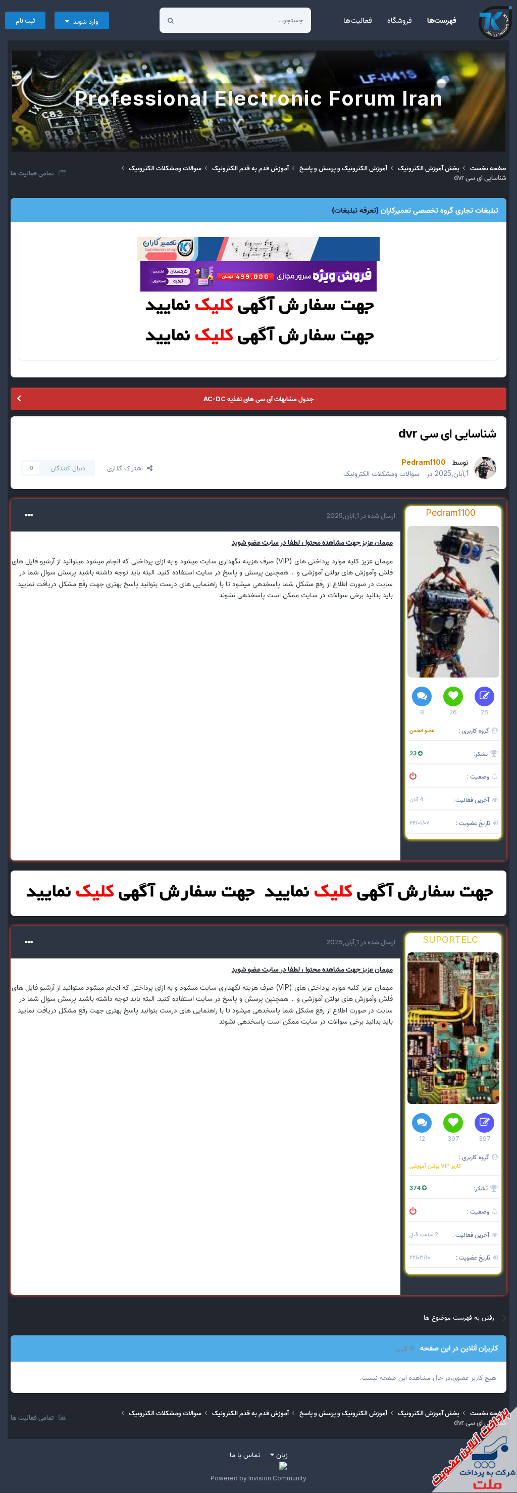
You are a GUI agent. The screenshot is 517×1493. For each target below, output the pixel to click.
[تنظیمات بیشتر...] (29, 515)
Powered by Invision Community (258, 1478)
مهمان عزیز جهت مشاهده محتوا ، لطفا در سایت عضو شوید (312, 542)
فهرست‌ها (441, 20)
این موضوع (208, 20)
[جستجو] (171, 20)
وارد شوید (83, 21)
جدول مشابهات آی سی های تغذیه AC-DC (258, 399)
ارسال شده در (360, 515)
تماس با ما (245, 1454)
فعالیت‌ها (357, 20)
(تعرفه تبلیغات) (355, 210)
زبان (281, 1454)
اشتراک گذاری (127, 468)
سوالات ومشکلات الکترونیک (381, 473)
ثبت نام (25, 20)
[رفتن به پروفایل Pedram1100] (485, 468)
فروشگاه (399, 20)
